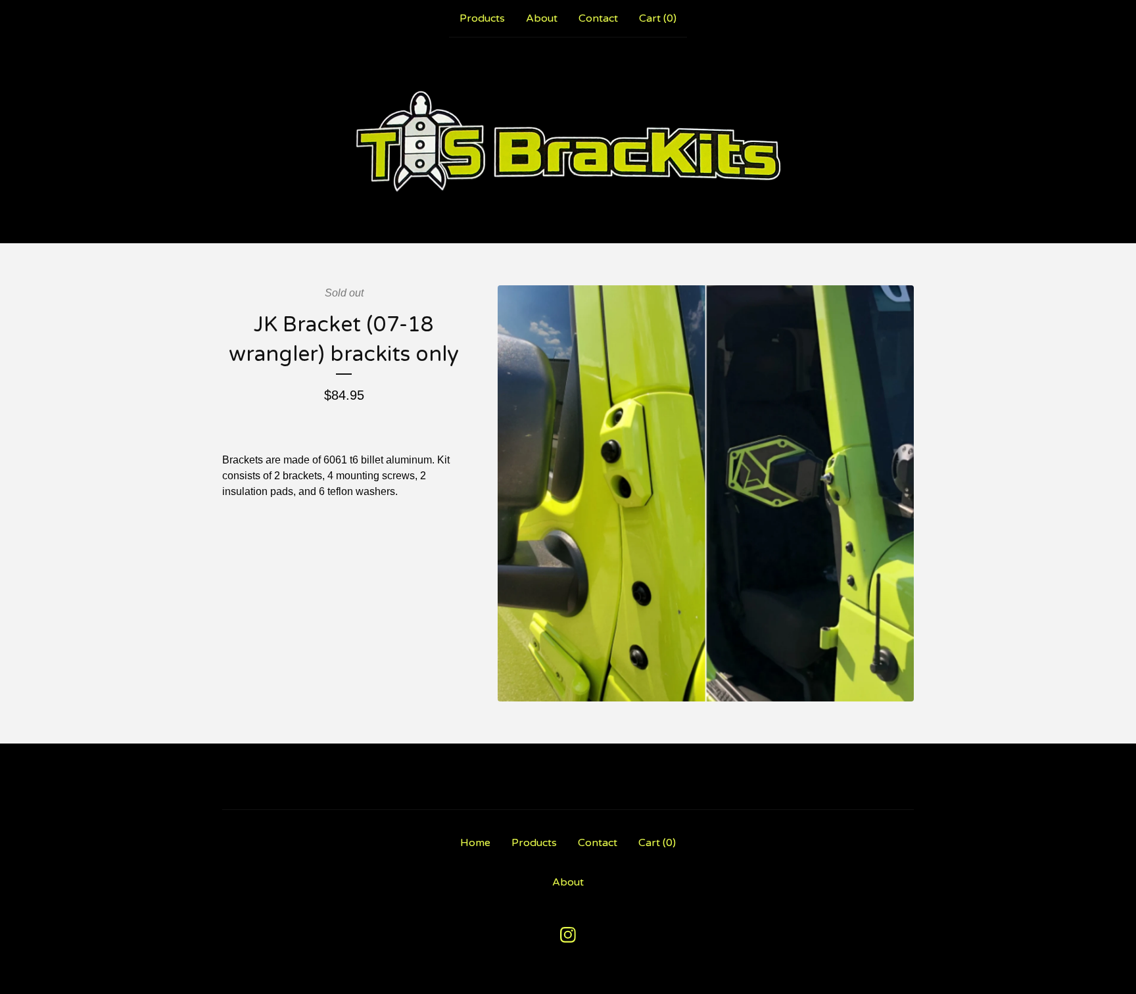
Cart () (657, 18)
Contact (598, 18)
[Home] (568, 140)
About (541, 18)
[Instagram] (568, 935)
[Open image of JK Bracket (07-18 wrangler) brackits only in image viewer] (706, 493)
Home (475, 842)
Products (482, 18)
